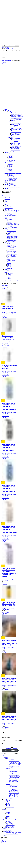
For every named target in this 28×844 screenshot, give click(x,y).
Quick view (4, 317)
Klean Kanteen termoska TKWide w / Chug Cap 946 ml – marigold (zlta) (9, 604)
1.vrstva (16, 141)
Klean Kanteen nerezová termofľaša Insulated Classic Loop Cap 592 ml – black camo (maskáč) (9, 718)
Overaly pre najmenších (16, 118)
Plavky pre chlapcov (16, 132)
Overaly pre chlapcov (16, 130)
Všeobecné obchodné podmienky (16, 185)
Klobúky (10, 156)
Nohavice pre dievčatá (16, 144)
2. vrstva (16, 127)
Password (4, 54)
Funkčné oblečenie (15, 124)
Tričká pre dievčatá (15, 150)
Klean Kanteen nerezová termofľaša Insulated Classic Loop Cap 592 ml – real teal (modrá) (9, 680)
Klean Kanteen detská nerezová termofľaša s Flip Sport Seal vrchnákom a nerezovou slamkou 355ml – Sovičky (9, 529)
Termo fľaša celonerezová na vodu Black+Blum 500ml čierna (9, 366)
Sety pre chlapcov (15, 133)
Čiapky (10, 153)
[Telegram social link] (9, 1)
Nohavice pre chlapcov (16, 129)
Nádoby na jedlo (12, 179)
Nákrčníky (10, 155)
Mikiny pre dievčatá (15, 143)
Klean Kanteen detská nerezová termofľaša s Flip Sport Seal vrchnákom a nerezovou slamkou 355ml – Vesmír (9, 406)
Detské (10, 169)
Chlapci (10, 121)
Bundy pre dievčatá (15, 138)
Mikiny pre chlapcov (16, 128)
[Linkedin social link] (7, 1)
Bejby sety (13, 112)
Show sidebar (5, 285)
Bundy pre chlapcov (16, 123)
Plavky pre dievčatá (15, 147)
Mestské (10, 170)
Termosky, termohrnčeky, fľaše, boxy (14, 280)
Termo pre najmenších (16, 119)
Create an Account (9, 48)
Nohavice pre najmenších (17, 116)
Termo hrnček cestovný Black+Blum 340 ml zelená (8, 308)
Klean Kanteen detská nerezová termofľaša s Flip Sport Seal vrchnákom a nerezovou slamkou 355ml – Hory (9, 447)
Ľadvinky (10, 171)
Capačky (13, 120)
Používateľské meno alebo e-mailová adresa (12, 50)
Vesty (12, 135)
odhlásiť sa (10, 183)
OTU (10, 750)
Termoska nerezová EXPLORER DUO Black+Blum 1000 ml (8, 337)
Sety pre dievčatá (15, 148)
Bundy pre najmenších (16, 114)
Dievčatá (10, 137)
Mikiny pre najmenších (16, 115)
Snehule (10, 166)
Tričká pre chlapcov (15, 134)
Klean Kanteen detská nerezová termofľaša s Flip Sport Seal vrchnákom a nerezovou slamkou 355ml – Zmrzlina (9, 572)
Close (2, 839)
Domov (3, 280)
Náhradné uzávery (12, 178)
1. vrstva (16, 125)
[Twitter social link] (4, 1)
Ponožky (10, 157)
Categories (4, 195)
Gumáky (10, 165)
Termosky (10, 175)
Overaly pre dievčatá (16, 146)
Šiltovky (10, 161)
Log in (3, 57)
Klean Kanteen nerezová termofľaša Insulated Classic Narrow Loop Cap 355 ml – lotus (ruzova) (9, 642)
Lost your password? (6, 60)
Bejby (9, 111)
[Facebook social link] (2, 1)
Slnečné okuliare (12, 160)
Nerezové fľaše (11, 176)
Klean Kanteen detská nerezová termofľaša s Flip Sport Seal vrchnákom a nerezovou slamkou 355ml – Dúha (9, 488)
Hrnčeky (10, 174)
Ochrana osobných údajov (14, 187)
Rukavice (10, 159)
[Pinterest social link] (6, 1)
